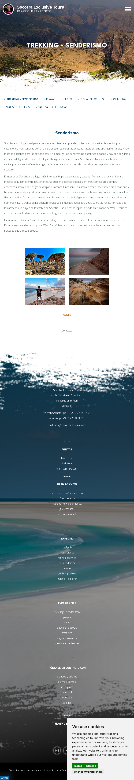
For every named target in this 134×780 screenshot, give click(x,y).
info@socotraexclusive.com (71, 425)
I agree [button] (78, 765)
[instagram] (57, 751)
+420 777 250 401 (79, 413)
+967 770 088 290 (74, 418)
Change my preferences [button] (88, 771)
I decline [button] (91, 765)
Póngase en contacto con (67, 668)
